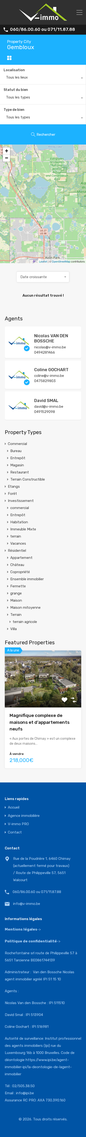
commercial (19, 508)
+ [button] (6, 151)
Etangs (14, 486)
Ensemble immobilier (27, 579)
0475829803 (45, 381)
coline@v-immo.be (49, 376)
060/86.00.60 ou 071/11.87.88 (42, 29)
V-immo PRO (18, 824)
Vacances (18, 543)
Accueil (13, 807)
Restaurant (19, 472)
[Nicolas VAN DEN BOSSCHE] (19, 349)
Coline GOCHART (51, 369)
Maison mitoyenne (25, 607)
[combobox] (43, 78)
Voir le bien (43, 696)
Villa (13, 629)
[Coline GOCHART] (19, 383)
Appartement (21, 558)
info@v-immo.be (26, 904)
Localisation (14, 70)
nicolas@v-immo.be (50, 347)
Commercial (17, 444)
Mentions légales (21, 929)
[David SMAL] (19, 414)
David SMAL (46, 400)
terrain (15, 536)
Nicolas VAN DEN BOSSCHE (51, 338)
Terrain (16, 615)
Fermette (18, 586)
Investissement (21, 501)
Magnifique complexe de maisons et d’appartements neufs (40, 722)
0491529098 (44, 412)
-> (32, 941)
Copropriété (20, 572)
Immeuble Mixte (23, 529)
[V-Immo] (43, 19)
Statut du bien (16, 90)
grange (16, 593)
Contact (15, 832)
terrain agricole (25, 622)
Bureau (16, 451)
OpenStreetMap (61, 261)
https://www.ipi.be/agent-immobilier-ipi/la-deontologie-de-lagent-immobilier (38, 1067)
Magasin (17, 465)
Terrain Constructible (27, 479)
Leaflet (43, 261)
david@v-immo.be (48, 406)
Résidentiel (17, 550)
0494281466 (44, 352)
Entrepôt (17, 458)
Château (17, 565)
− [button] (6, 158)
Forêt (12, 493)
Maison (16, 600)
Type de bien (14, 110)
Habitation (19, 522)
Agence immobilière (24, 816)
